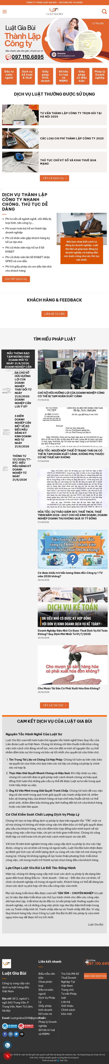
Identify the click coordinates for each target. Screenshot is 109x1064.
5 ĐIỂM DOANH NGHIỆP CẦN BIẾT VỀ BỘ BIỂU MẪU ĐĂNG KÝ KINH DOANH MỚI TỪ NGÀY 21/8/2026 (23, 431)
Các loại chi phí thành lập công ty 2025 (72, 138)
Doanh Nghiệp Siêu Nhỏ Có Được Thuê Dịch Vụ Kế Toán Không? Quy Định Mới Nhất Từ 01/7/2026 (73, 632)
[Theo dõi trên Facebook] (5, 1034)
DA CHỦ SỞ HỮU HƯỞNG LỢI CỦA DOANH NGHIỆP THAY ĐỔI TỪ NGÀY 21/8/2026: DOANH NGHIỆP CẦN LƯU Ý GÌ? (23, 389)
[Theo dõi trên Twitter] (16, 1034)
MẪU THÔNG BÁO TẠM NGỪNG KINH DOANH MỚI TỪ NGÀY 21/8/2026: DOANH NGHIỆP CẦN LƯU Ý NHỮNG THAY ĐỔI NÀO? (18, 363)
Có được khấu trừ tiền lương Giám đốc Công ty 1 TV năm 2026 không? (70, 574)
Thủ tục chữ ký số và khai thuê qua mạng (68, 162)
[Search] (104, 11)
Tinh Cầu (63, 1060)
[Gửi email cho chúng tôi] (21, 1034)
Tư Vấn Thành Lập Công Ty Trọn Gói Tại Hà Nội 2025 (71, 115)
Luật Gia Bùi (13, 740)
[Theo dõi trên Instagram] (10, 1034)
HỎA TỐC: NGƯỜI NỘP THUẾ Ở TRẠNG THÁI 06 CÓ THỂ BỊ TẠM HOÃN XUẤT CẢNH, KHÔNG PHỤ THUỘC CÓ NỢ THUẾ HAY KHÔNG (71, 454)
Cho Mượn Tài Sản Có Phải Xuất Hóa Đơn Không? (69, 688)
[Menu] (4, 11)
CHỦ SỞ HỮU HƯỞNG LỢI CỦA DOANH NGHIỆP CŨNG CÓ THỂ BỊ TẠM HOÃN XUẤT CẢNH (71, 394)
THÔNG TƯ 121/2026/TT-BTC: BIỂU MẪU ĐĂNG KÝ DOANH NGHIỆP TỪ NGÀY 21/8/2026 (22, 467)
